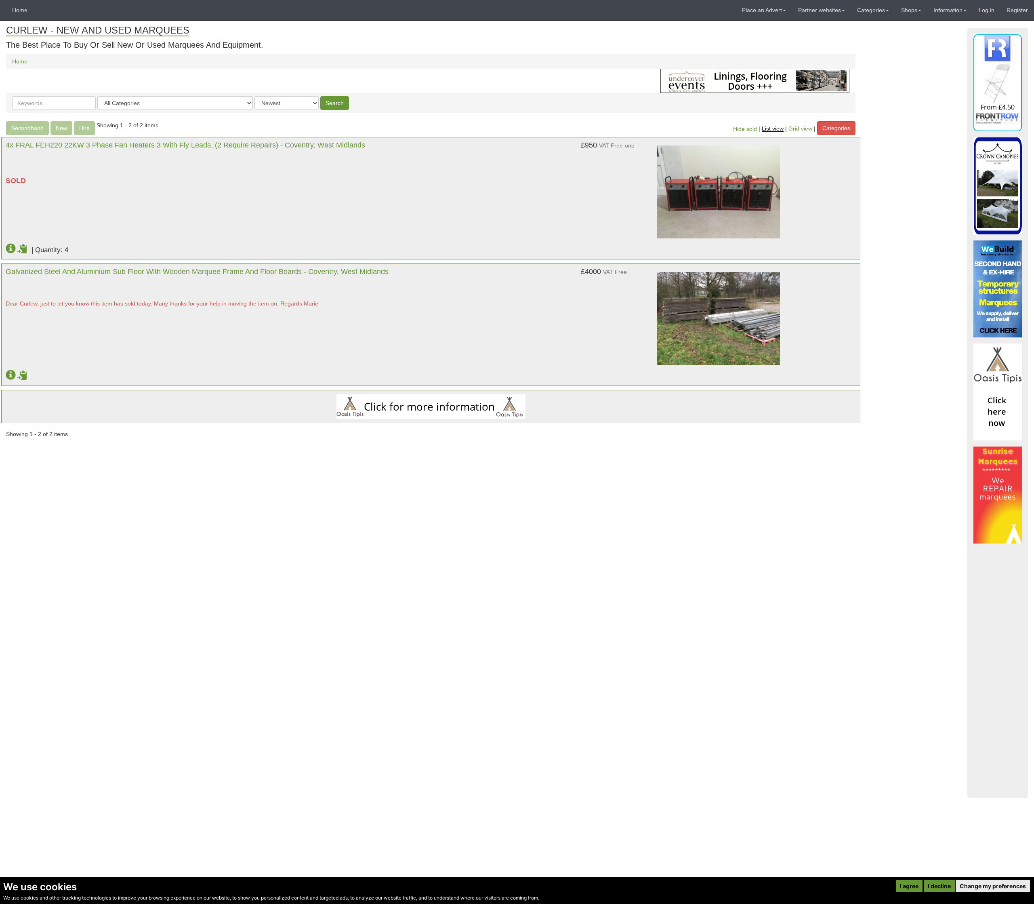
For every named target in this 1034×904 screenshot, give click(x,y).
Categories (836, 128)
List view (773, 129)
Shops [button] (909, 10)
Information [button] (948, 10)
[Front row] (997, 82)
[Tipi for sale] (997, 391)
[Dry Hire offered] (754, 80)
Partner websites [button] (819, 10)
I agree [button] (909, 886)
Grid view (800, 129)
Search (335, 103)
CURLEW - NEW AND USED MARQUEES (97, 30)
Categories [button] (871, 10)
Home (19, 10)
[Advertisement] (997, 671)
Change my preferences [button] (993, 886)
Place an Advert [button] (762, 10)
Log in (986, 10)
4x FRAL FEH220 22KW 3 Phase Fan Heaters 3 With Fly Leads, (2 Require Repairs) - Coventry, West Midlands (185, 145)
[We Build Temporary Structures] (997, 288)
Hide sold (745, 129)
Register (1017, 10)
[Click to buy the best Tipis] (431, 406)
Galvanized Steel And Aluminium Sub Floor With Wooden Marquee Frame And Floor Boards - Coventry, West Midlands (197, 272)
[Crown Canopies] (997, 185)
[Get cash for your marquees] (997, 495)
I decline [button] (939, 886)
